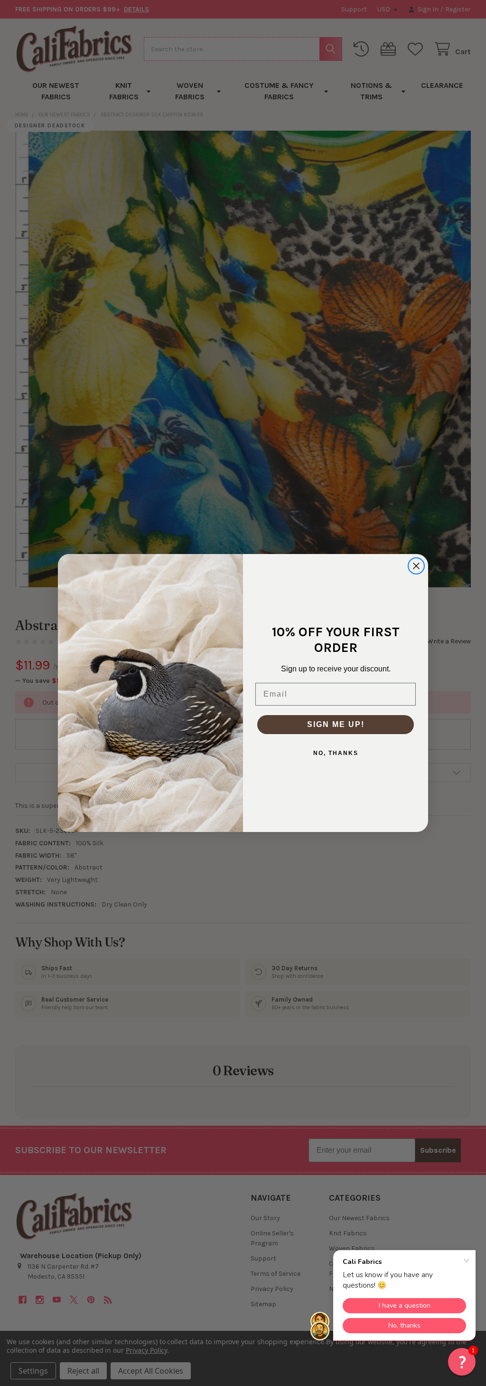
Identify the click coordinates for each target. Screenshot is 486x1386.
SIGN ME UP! (335, 724)
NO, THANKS (335, 753)
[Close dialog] (416, 566)
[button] (462, 1362)
